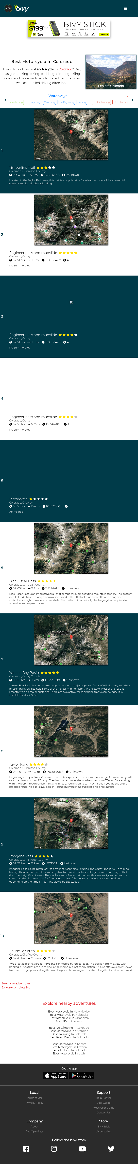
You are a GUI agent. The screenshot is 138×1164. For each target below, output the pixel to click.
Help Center (103, 1097)
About (34, 1126)
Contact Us (103, 1112)
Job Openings (34, 1131)
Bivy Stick (104, 1126)
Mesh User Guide (103, 1107)
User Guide (104, 1102)
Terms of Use (35, 1097)
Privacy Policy (34, 1102)
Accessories (103, 1131)
